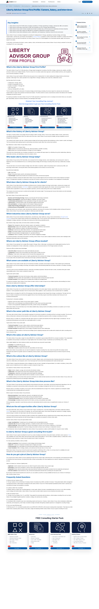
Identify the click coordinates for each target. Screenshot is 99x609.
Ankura (8, 411)
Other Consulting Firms (26, 6)
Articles (58, 1)
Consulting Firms (17, 6)
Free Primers (80, 548)
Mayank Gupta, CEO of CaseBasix (19, 13)
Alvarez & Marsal (37, 36)
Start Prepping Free (87, 1)
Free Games (16, 548)
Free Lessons (59, 548)
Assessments (35, 1)
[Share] (89, 26)
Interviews (43, 1)
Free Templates (38, 548)
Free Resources (51, 1)
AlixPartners (25, 187)
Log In (79, 1)
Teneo (69, 435)
